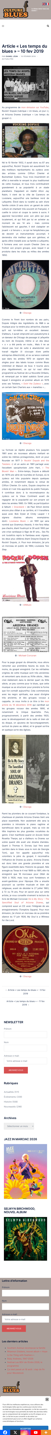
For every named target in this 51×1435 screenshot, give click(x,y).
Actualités (7, 59)
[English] (44, 3)
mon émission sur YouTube (35, 107)
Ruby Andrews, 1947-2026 (20, 1358)
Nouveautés (10, 1106)
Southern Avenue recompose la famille (26, 1348)
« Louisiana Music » (18, 521)
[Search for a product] (48, 26)
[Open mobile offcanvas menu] (3, 26)
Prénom (8, 1028)
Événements (10, 1096)
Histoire (8, 1101)
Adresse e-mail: (11, 1055)
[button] (47, 1399)
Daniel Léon (12, 56)
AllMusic (27, 604)
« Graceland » (19, 507)
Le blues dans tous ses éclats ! (40, 10)
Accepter (25, 1428)
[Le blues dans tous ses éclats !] (16, 9)
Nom (6, 1042)
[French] (47, 3)
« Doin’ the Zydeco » (32, 383)
